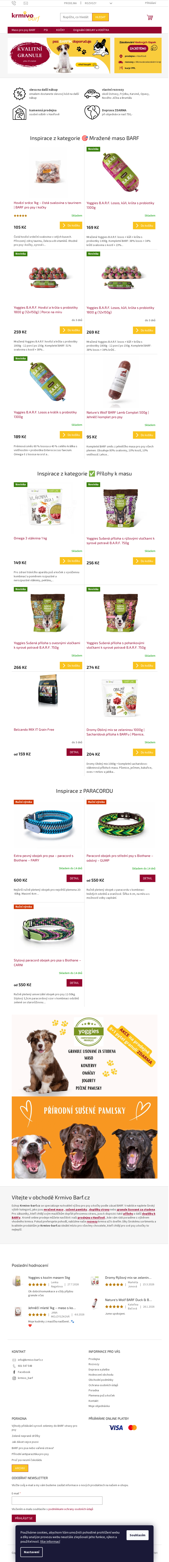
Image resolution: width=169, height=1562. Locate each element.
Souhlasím (138, 1535)
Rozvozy (90, 3)
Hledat (100, 17)
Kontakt (93, 1401)
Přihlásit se (24, 1518)
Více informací (50, 1541)
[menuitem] (24, 30)
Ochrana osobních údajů (103, 1385)
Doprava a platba (99, 1370)
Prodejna (70, 3)
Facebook (24, 1372)
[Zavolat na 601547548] (18, 3)
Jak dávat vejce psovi (25, 1442)
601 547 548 (25, 1366)
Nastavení (31, 1552)
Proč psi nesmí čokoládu (27, 1460)
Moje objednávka (99, 1406)
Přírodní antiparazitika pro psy (30, 1454)
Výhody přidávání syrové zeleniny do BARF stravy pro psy (44, 1428)
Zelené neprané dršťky (26, 1436)
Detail (74, 752)
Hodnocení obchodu (101, 1375)
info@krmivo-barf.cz (30, 1360)
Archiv (20, 1468)
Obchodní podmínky (101, 1380)
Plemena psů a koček (102, 1396)
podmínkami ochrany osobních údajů (70, 1509)
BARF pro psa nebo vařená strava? (33, 1448)
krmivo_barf (25, 1378)
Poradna (94, 1390)
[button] (15, 56)
